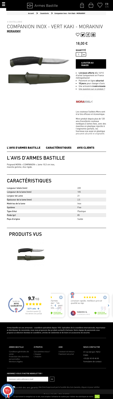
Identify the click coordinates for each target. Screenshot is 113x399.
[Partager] (88, 35)
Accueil (31, 13)
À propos (38, 347)
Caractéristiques (59, 147)
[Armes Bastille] (34, 6)
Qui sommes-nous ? (42, 351)
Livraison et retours (66, 351)
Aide (61, 347)
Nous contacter (91, 347)
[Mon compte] (82, 5)
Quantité (81, 50)
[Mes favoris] (99, 5)
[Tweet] (83, 35)
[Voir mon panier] (90, 5)
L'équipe (37, 354)
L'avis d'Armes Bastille (23, 147)
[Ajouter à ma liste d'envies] (78, 35)
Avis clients (85, 147)
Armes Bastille (16, 347)
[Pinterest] (93, 35)
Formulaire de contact (92, 361)
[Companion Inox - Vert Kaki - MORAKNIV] (31, 253)
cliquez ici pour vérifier (90, 387)
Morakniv (14, 31)
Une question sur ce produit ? (92, 88)
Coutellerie (15, 21)
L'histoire (37, 356)
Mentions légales (16, 361)
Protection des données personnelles (19, 357)
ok (97, 396)
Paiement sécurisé (66, 354)
